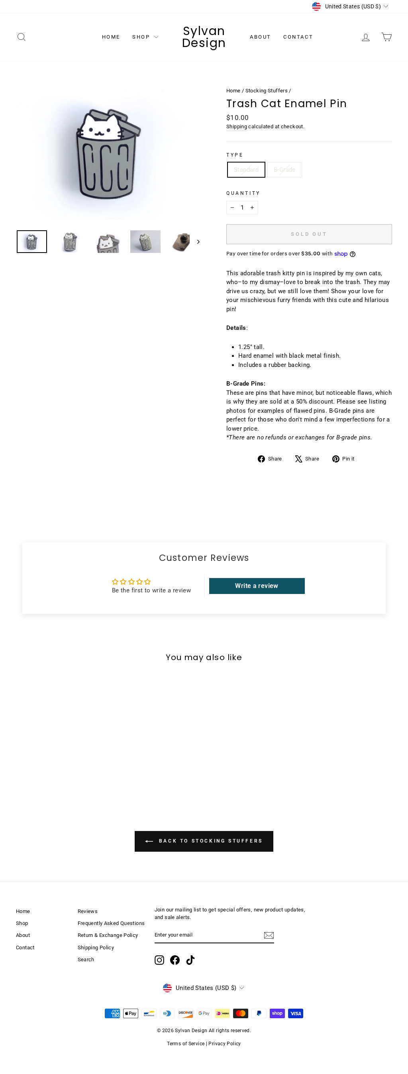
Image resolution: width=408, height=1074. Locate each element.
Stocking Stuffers (266, 91)
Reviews (88, 911)
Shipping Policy (96, 948)
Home (111, 37)
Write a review (256, 586)
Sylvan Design (204, 36)
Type (234, 155)
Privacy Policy (224, 1044)
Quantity (243, 193)
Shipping (236, 126)
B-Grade (285, 169)
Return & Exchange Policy (108, 935)
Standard (246, 169)
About (260, 37)
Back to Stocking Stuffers (209, 841)
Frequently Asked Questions (111, 923)
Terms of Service (185, 1044)
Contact (298, 37)
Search (86, 959)
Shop (142, 37)
